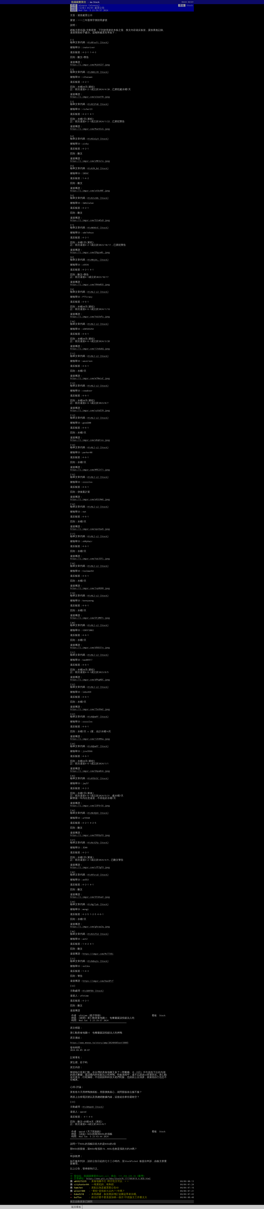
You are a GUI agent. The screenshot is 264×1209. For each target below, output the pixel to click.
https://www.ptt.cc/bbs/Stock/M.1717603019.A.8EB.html (118, 1178)
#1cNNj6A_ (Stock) (97, 259)
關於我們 (190, 2)
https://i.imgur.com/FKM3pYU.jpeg (90, 835)
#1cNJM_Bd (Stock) (97, 168)
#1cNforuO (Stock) (97, 874)
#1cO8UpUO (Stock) (93, 1106)
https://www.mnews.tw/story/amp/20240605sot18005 (99, 1042)
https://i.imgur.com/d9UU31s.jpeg (90, 647)
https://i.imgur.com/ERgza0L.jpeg (90, 252)
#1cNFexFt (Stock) (97, 42)
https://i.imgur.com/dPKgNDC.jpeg (90, 679)
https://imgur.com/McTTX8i (97, 953)
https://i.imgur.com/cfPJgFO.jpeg (90, 867)
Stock (94, 2)
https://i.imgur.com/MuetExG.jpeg (90, 128)
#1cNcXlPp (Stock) (97, 842)
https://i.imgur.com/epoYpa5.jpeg (90, 529)
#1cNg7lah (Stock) (97, 904)
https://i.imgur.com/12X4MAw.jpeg (90, 739)
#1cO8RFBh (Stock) (93, 990)
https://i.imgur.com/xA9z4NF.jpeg (90, 190)
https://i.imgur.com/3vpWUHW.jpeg (90, 588)
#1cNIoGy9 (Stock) (97, 138)
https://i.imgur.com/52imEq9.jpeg (90, 220)
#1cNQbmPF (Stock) (97, 716)
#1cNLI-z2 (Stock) (97, 291)
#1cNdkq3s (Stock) (97, 961)
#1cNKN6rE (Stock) (97, 227)
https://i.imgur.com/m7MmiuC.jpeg (90, 378)
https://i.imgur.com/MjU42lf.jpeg (90, 64)
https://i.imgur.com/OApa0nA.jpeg (90, 771)
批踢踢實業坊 (78, 2)
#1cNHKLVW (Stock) (97, 72)
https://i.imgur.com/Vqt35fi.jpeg (90, 558)
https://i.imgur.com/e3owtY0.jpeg (90, 96)
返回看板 (76, 1207)
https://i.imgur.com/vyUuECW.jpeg (90, 410)
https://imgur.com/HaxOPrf (97, 981)
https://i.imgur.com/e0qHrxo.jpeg (90, 440)
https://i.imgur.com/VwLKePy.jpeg (90, 316)
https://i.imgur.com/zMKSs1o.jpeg (90, 161)
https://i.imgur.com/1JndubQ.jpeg (90, 348)
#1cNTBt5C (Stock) (97, 778)
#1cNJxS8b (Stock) (97, 198)
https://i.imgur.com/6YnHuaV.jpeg (90, 897)
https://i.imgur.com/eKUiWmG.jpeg (90, 499)
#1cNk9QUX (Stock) (97, 813)
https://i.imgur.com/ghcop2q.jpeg (90, 926)
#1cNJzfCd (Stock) (97, 934)
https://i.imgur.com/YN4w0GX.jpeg (90, 284)
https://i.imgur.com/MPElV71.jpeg (90, 469)
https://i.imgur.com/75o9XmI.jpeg (90, 709)
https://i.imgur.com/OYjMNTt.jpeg (90, 617)
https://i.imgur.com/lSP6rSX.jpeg (90, 805)
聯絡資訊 (184, 2)
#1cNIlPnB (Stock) (97, 104)
